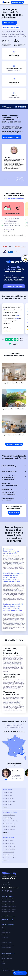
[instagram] (5, 891)
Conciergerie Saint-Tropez (9, 846)
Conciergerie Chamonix (9, 815)
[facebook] (2, 891)
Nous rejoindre (5, 934)
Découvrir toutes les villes (7, 899)
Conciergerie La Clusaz (9, 823)
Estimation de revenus (7, 958)
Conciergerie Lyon (7, 804)
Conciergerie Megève (8, 817)
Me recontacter (14, 512)
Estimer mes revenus (17, 2)
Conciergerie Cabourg (8, 854)
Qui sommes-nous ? (6, 932)
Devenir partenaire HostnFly (8, 945)
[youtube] (11, 891)
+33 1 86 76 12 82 (6, 884)
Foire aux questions (6, 955)
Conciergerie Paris (7, 792)
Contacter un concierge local (11, 137)
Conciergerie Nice (7, 795)
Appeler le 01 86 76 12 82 (11, 27)
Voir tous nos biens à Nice (14, 444)
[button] (25, 2)
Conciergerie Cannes (8, 840)
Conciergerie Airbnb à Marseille (9, 906)
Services (3, 929)
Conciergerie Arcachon (9, 849)
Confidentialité (5, 937)
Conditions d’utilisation (7, 942)
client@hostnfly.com (6, 881)
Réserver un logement (6, 947)
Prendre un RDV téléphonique (14, 286)
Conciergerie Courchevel (9, 826)
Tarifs (3, 927)
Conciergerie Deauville (8, 852)
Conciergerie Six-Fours (9, 843)
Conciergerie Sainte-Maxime (10, 857)
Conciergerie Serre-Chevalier (10, 820)
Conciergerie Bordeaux (9, 801)
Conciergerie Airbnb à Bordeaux (9, 909)
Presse (3, 963)
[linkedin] (8, 891)
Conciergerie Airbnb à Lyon (8, 911)
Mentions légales (5, 939)
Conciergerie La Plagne (9, 829)
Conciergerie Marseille (8, 798)
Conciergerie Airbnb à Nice (8, 904)
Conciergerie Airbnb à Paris (8, 901)
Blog (3, 960)
